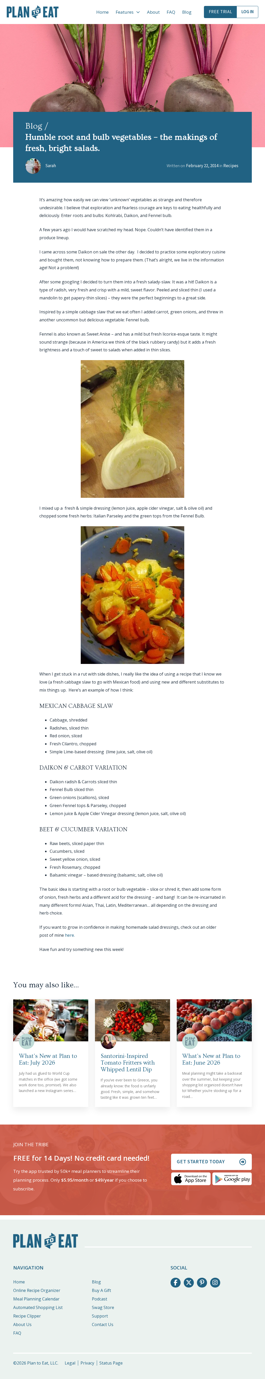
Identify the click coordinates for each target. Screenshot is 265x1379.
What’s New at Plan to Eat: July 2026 (48, 1059)
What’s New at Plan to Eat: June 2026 (211, 1059)
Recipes (230, 166)
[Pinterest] (202, 1283)
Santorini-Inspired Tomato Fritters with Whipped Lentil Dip (128, 1063)
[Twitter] (189, 1283)
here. (70, 935)
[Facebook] (175, 1283)
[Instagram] (215, 1283)
